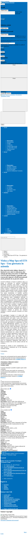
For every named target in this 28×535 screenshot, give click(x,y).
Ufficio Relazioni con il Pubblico (12, 499)
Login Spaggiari (14, 41)
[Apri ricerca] (15, 105)
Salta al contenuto (5, 1)
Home (5, 251)
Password (17, 13)
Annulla (3, 93)
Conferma (8, 93)
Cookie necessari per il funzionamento (10, 381)
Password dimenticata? (6, 16)
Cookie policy (7, 495)
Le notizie (6, 254)
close (2, 124)
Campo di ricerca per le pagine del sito (10, 235)
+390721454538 (10, 466)
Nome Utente (18, 12)
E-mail (17, 36)
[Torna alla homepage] (14, 96)
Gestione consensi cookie (10, 504)
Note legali (6, 496)
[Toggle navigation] (13, 118)
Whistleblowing (8, 503)
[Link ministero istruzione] (7, 2)
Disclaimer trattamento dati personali (10, 520)
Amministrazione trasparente (11, 506)
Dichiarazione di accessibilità (11, 500)
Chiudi (2, 52)
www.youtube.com (5, 410)
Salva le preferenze (12, 450)
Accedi (2, 4)
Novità (5, 252)
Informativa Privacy (8, 497)
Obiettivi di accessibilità (9, 502)
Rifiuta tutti (13, 362)
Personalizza (4, 362)
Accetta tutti (6, 363)
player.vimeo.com (5, 388)
